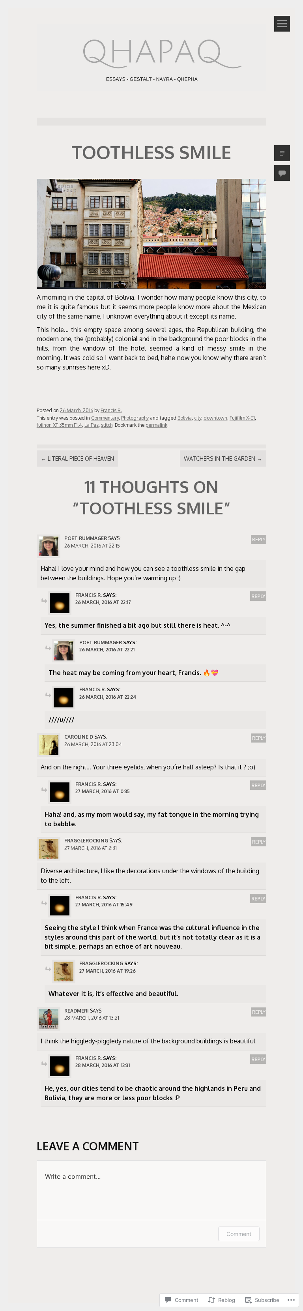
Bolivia (185, 417)
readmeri (76, 1010)
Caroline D (78, 736)
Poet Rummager (85, 538)
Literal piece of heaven (77, 458)
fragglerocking (86, 840)
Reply (259, 539)
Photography (135, 417)
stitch (106, 425)
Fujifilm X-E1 (242, 417)
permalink (156, 425)
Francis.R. (111, 410)
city (197, 417)
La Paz (91, 425)
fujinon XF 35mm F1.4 (59, 425)
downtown (215, 417)
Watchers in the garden (223, 458)
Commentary (105, 417)
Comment (238, 1233)
